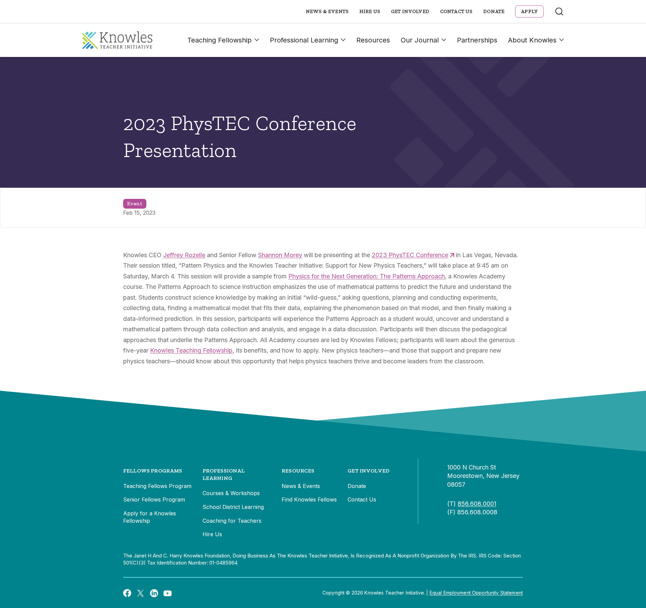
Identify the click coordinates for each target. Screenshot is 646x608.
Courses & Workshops (231, 493)
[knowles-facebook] (127, 592)
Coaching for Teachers (232, 520)
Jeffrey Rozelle (184, 255)
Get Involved (410, 11)
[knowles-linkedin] (154, 592)
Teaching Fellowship (219, 40)
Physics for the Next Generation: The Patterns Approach (366, 276)
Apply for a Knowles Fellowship (149, 517)
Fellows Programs (152, 470)
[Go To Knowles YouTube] (168, 593)
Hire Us (369, 11)
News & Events (327, 11)
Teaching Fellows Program (157, 486)
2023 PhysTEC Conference (410, 255)
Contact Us (456, 11)
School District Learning (233, 507)
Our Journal (420, 40)
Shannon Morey (280, 255)
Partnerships (477, 40)
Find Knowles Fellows (309, 499)
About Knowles (532, 40)
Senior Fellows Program (154, 499)
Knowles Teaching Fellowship (191, 350)
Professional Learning (304, 40)
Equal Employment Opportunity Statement (476, 593)
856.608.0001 (477, 503)
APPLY (529, 11)
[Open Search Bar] (559, 11)
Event (134, 203)
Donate (493, 11)
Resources (373, 40)
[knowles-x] (141, 592)
